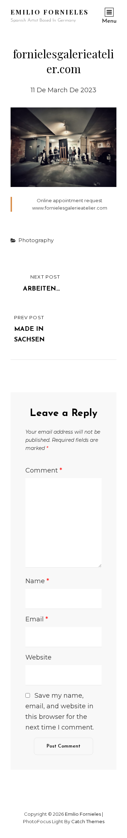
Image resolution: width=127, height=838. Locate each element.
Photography (36, 240)
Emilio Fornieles (50, 12)
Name (37, 581)
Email (36, 619)
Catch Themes (87, 821)
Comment (43, 470)
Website (38, 657)
